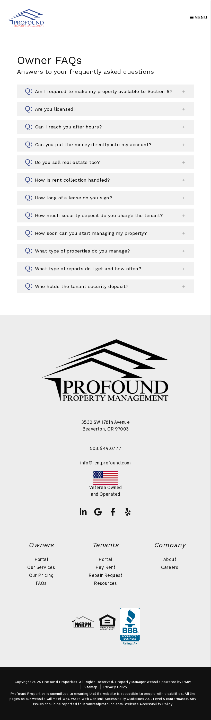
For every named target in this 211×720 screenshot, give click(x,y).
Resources (105, 584)
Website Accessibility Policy (148, 704)
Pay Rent (105, 568)
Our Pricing (41, 576)
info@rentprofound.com (105, 463)
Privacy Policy (115, 687)
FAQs (41, 584)
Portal (41, 560)
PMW (186, 682)
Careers (169, 568)
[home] (26, 18)
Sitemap (91, 687)
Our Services (41, 568)
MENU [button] (200, 18)
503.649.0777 (105, 449)
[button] (105, 91)
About (169, 560)
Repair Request (105, 576)
